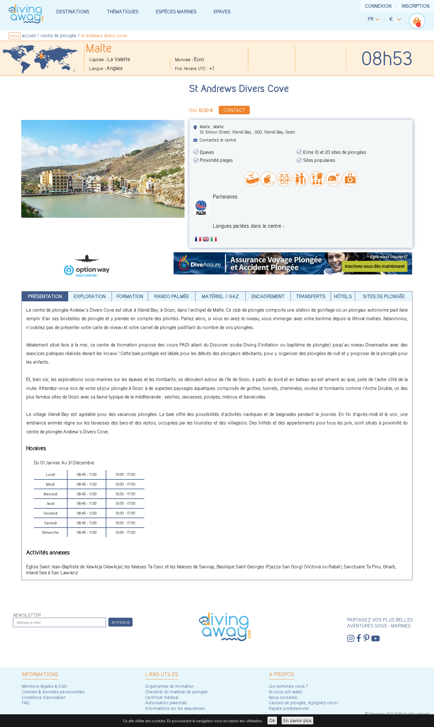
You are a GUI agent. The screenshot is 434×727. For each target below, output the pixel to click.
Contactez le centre (218, 140)
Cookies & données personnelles (53, 692)
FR (370, 19)
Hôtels (343, 296)
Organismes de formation (169, 686)
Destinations (72, 11)
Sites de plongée (384, 296)
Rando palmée (171, 296)
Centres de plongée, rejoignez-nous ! (304, 702)
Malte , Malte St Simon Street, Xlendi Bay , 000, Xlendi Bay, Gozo (247, 129)
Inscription (416, 6)
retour (14, 35)
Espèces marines (176, 11)
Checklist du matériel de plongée (176, 692)
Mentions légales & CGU (44, 686)
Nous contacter (283, 697)
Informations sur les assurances (175, 708)
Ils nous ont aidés (285, 692)
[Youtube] (375, 639)
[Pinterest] (366, 639)
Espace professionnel (289, 708)
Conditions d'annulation (44, 697)
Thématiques (122, 11)
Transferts (310, 296)
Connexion (378, 6)
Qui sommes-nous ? (288, 686)
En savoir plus (297, 720)
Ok (272, 720)
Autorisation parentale (166, 702)
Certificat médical (161, 697)
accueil (29, 35)
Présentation (45, 296)
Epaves (222, 11)
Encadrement (268, 296)
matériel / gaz (220, 296)
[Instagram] (350, 639)
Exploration (90, 296)
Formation (130, 296)
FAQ (26, 702)
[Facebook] (358, 639)
